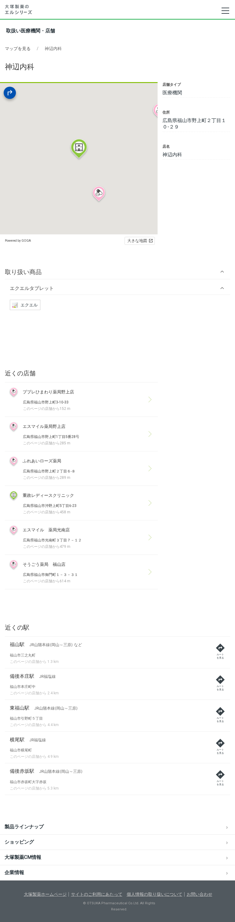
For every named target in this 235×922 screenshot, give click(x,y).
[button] (117, 271)
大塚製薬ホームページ (45, 894)
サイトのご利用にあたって (96, 894)
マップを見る (18, 48)
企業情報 (14, 872)
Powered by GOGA (18, 240)
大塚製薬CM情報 (23, 857)
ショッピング (19, 842)
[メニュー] (225, 10)
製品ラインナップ (24, 827)
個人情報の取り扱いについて (154, 894)
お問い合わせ (199, 894)
